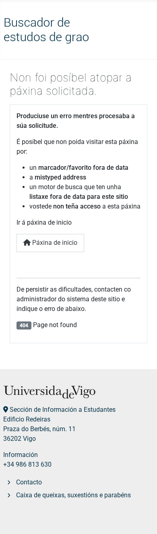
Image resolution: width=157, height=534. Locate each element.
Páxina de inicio (54, 242)
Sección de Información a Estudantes (63, 409)
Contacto (29, 482)
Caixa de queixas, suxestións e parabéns (73, 495)
